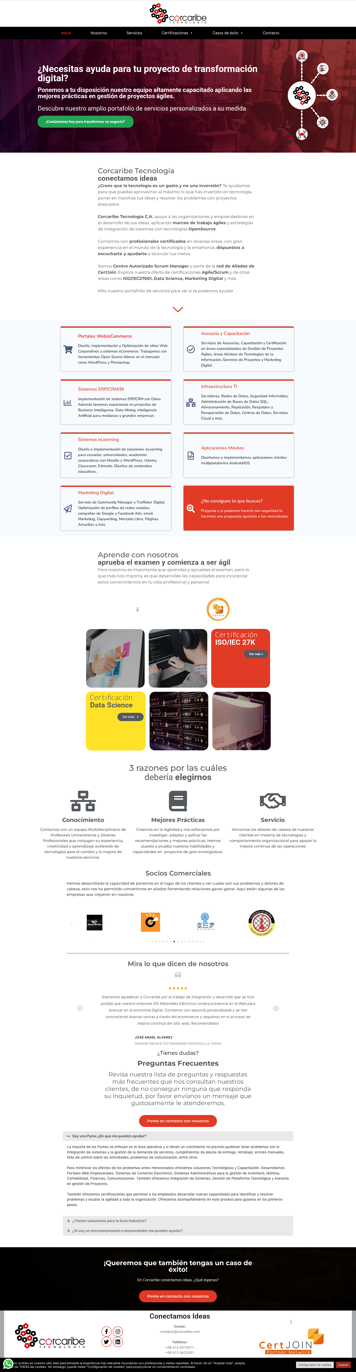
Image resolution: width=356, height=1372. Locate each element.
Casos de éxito (225, 33)
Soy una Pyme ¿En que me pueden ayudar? (109, 1136)
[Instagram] (118, 1331)
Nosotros (99, 33)
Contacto (271, 33)
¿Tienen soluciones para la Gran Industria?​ (109, 1221)
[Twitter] (106, 1342)
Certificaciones (175, 33)
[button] (71, 923)
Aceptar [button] (343, 1364)
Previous (80, 1011)
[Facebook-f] (106, 1331)
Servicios (134, 33)
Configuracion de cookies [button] (315, 1364)
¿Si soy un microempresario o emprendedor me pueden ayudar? (127, 1231)
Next (276, 1011)
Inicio (66, 33)
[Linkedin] (118, 1342)
